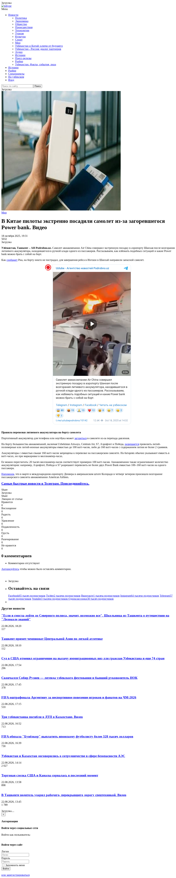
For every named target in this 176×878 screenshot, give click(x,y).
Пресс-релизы (23, 58)
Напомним (7, 474)
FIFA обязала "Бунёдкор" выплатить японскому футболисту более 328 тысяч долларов (67, 736)
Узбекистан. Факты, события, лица (35, 64)
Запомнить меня (15, 865)
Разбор (19, 61)
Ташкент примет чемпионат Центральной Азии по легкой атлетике (52, 639)
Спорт (19, 39)
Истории (20, 55)
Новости (13, 14)
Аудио (19, 52)
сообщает (12, 259)
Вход (11, 79)
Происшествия (23, 27)
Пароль (5, 858)
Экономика (21, 21)
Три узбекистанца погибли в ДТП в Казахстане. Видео (42, 717)
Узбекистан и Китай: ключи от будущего (39, 45)
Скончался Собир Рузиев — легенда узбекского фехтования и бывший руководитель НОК (69, 678)
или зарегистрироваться (15, 875)
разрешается (132, 444)
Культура (20, 36)
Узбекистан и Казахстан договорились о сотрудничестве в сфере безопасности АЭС (63, 756)
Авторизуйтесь (10, 569)
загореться (80, 438)
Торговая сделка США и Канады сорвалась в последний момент (49, 775)
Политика (21, 18)
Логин (5, 851)
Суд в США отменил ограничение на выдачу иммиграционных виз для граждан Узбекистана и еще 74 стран (82, 658)
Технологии (22, 30)
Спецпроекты (16, 73)
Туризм (19, 33)
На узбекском (16, 76)
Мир (17, 42)
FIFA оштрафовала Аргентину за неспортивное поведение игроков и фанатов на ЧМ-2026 (68, 697)
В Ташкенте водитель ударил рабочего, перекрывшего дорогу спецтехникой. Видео (63, 795)
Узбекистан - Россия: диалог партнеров (38, 48)
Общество (21, 24)
